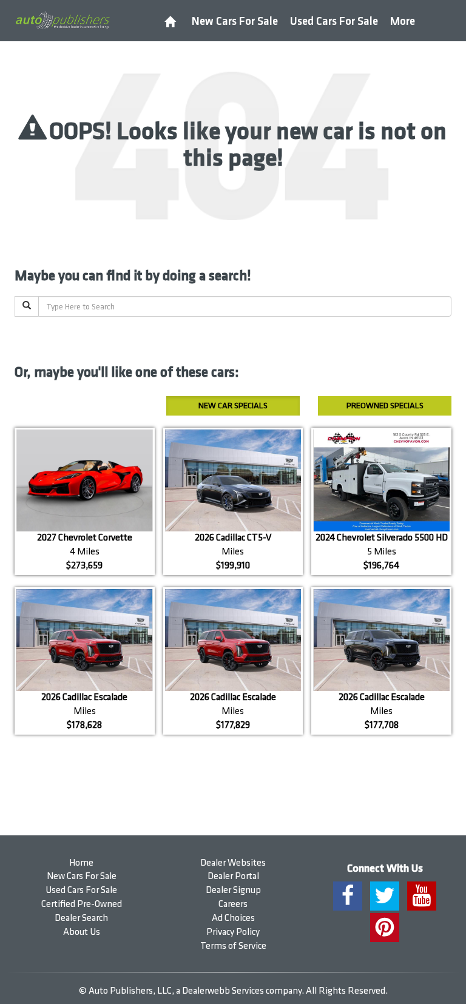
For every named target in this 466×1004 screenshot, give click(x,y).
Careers (233, 904)
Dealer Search (81, 918)
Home (81, 863)
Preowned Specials (385, 405)
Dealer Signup (233, 890)
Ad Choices (233, 918)
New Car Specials (233, 405)
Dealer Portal (233, 876)
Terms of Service (233, 946)
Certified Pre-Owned (81, 904)
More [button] (402, 22)
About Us (81, 932)
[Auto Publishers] (62, 20)
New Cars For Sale (235, 22)
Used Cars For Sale (334, 22)
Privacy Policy (233, 932)
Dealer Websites (233, 863)
